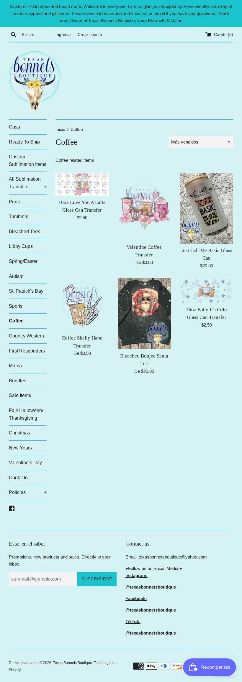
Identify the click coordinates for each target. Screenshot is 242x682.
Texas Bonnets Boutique (72, 663)
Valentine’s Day (25, 462)
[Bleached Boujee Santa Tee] (144, 313)
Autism (16, 276)
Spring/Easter (23, 261)
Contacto (18, 477)
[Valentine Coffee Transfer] (144, 206)
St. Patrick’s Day (26, 291)
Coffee (16, 320)
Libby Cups (21, 246)
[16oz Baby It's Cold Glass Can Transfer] (206, 290)
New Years (20, 447)
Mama (15, 365)
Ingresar (63, 34)
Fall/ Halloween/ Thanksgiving (26, 414)
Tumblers (18, 216)
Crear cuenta (90, 34)
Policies (28, 492)
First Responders (27, 350)
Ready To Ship (24, 141)
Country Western (26, 335)
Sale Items (20, 395)
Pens (14, 201)
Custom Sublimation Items (27, 160)
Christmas (19, 432)
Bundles (17, 380)
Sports (15, 306)
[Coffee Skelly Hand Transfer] (82, 305)
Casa (14, 126)
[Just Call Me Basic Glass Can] (206, 208)
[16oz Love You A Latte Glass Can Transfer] (82, 184)
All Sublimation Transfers (28, 183)
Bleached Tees (24, 231)
